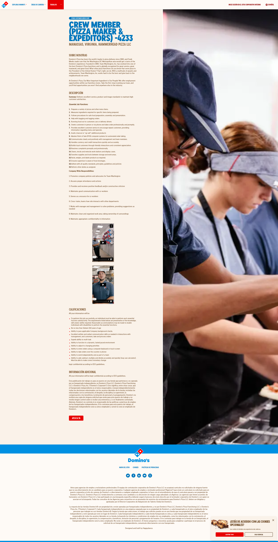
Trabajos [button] (53, 4)
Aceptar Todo (230, 534)
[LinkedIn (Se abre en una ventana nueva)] (139, 476)
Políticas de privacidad (150, 467)
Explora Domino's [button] (18, 4)
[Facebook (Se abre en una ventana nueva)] (133, 476)
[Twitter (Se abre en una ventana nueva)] (128, 476)
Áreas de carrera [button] (37, 4)
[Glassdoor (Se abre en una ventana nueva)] (150, 476)
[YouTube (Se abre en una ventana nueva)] (144, 476)
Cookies (135, 467)
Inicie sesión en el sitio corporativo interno (245, 4)
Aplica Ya (76, 418)
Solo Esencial (259, 534)
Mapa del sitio (124, 467)
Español (271, 4)
